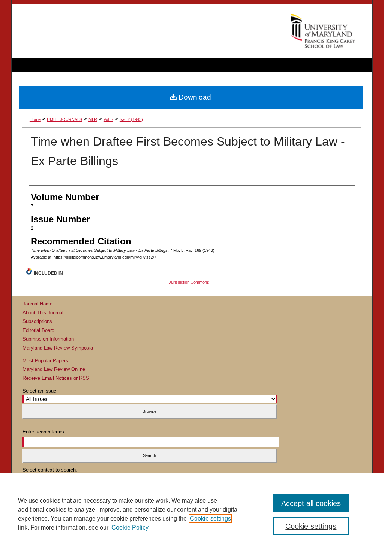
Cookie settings (210, 518)
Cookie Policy (129, 527)
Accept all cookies (311, 503)
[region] (192, 514)
